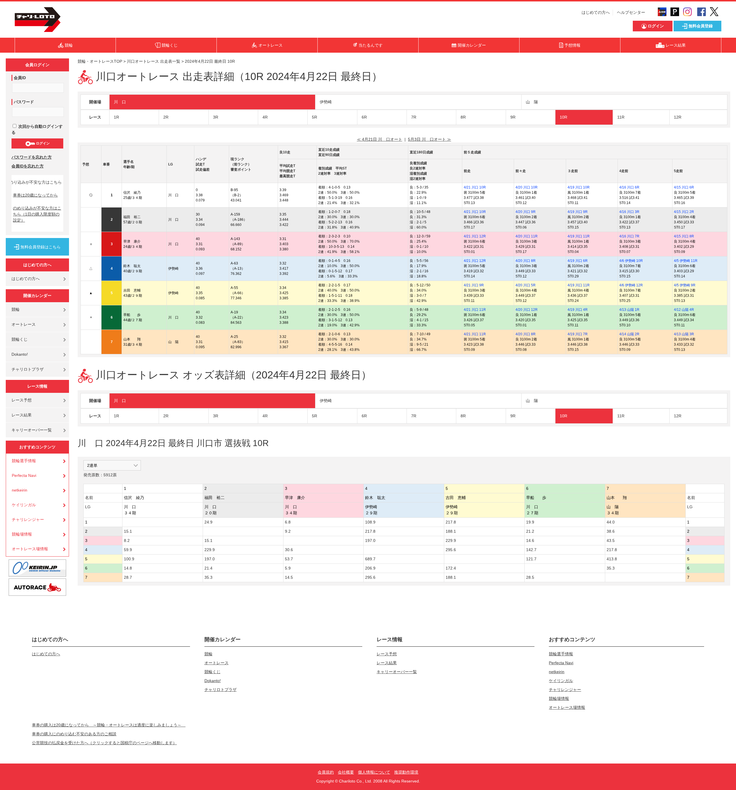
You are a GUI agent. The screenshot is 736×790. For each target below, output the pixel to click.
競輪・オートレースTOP (100, 61)
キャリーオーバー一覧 (32, 430)
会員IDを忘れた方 (28, 166)
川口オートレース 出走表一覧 (153, 61)
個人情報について (374, 772)
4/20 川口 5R (525, 285)
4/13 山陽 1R (629, 310)
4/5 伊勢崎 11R (685, 261)
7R (413, 117)
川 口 (120, 102)
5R (314, 117)
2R (165, 117)
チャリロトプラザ (28, 369)
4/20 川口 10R (526, 187)
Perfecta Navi (24, 475)
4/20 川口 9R (525, 212)
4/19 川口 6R (578, 261)
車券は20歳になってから (35, 195)
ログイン (42, 143)
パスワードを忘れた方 (32, 157)
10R (563, 117)
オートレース (24, 324)
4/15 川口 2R (684, 212)
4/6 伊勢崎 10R (631, 261)
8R (463, 117)
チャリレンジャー (28, 519)
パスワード (24, 102)
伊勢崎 (326, 102)
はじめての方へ (596, 12)
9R (512, 117)
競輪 (16, 309)
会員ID (20, 77)
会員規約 (326, 772)
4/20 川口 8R (525, 261)
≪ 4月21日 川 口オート (379, 139)
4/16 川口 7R (629, 236)
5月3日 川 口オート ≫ (429, 139)
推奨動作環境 (406, 772)
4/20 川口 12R (526, 310)
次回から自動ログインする (37, 129)
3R (215, 117)
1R (116, 117)
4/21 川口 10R (475, 187)
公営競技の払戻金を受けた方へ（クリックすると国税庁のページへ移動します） (104, 742)
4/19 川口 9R (578, 212)
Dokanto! (20, 354)
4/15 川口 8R (684, 236)
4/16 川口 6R (629, 187)
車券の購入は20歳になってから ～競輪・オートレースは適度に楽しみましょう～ (108, 725)
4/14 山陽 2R (629, 334)
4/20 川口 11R (526, 236)
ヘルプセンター (631, 12)
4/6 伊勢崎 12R (631, 285)
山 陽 (532, 102)
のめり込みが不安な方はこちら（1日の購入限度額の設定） (37, 214)
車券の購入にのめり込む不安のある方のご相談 (74, 734)
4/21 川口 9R (474, 285)
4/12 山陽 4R (684, 310)
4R (265, 117)
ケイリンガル (24, 504)
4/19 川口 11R (579, 236)
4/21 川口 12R (475, 236)
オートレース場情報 (30, 549)
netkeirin (19, 490)
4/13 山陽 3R (684, 334)
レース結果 (22, 415)
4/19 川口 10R (579, 187)
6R (364, 117)
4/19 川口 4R (578, 310)
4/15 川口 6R (684, 187)
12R (677, 117)
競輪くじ (20, 339)
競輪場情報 (22, 534)
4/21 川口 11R (475, 310)
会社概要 (346, 772)
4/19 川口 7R (578, 334)
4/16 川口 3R (629, 212)
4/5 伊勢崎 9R (684, 285)
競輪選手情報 (24, 460)
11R (620, 117)
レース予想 (22, 400)
